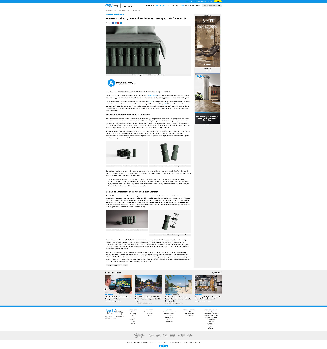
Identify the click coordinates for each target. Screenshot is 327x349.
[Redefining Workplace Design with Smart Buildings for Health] (208, 284)
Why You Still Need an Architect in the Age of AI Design (118, 298)
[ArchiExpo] (165, 335)
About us (165, 342)
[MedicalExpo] (181, 335)
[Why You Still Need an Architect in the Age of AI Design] (118, 284)
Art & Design (160, 5)
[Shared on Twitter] (116, 23)
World (192, 5)
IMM (120, 265)
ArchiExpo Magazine (125, 82)
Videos (187, 5)
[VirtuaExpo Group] (140, 335)
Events (182, 5)
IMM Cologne (152, 95)
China (115, 265)
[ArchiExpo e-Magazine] (112, 5)
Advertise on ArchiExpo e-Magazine (178, 342)
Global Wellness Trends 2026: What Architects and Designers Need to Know (148, 299)
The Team (197, 342)
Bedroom (109, 265)
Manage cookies (158, 342)
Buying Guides (189, 1)
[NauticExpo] (189, 335)
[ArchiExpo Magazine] (111, 83)
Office (168, 5)
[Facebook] (160, 346)
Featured (121, 14)
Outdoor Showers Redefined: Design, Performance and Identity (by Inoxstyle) (178, 299)
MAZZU (150, 102)
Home (106, 10)
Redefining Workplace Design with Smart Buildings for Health (208, 298)
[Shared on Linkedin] (121, 23)
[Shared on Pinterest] (118, 23)
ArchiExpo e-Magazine (136, 342)
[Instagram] (163, 346)
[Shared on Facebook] (113, 23)
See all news (217, 272)
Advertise (210, 1)
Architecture (150, 5)
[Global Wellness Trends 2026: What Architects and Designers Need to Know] (148, 284)
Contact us (191, 342)
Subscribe (218, 1)
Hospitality (175, 5)
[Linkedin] (166, 346)
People (198, 5)
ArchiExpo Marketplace (200, 1)
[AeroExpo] (152, 335)
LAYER (165, 104)
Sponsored (176, 294)
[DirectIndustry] (172, 335)
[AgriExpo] (158, 335)
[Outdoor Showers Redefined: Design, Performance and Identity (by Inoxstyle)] (178, 284)
